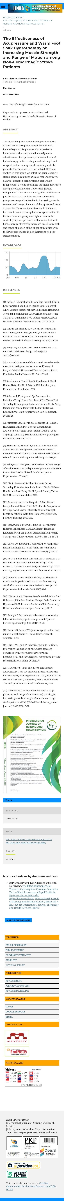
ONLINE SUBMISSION (16, 945)
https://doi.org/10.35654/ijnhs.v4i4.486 (29, 104)
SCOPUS (9, 1007)
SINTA (9, 1016)
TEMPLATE (11, 960)
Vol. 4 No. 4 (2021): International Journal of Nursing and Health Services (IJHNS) (28, 22)
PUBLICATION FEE (15, 950)
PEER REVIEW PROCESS (18, 986)
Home (6, 17)
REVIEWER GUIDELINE (17, 991)
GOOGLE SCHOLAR (15, 1012)
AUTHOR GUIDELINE (15, 965)
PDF (10, 800)
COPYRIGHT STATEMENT (18, 955)
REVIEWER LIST (14, 981)
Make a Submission (18, 920)
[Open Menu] (3, 6)
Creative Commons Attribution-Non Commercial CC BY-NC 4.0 (31, 1186)
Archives (17, 17)
